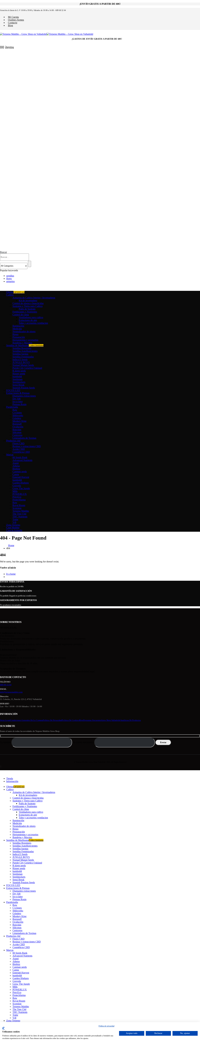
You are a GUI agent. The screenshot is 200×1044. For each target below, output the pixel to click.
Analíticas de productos (130, 720)
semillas (10, 275)
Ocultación (17, 426)
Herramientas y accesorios (25, 340)
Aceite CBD (18, 449)
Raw (14, 409)
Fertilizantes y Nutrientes (24, 311)
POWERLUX (19, 494)
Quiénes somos (16, 19)
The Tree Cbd (19, 513)
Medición (17, 328)
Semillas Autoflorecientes (25, 351)
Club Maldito (12, 527)
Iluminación (18, 326)
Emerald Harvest (20, 477)
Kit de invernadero (28, 300)
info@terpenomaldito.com (11, 692)
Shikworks (17, 415)
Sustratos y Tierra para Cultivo (27, 306)
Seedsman (17, 379)
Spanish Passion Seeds (23, 387)
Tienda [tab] (9, 778)
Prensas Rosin (19, 404)
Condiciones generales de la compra (26, 720)
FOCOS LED (13, 390)
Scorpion (16, 508)
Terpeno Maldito (20, 511)
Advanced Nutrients (22, 460)
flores (9, 278)
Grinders (16, 418)
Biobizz (16, 468)
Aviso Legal (5, 720)
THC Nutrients (19, 516)
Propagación (18, 337)
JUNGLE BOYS (21, 362)
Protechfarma (19, 499)
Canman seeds (19, 471)
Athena (16, 466)
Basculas (16, 429)
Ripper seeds (18, 373)
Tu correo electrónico (83, 742)
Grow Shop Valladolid (110, 720)
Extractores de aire (28, 320)
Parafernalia (12, 407)
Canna (15, 474)
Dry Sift (16, 398)
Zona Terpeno (13, 525)
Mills (15, 491)
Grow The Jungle (21, 488)
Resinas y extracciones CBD (26, 446)
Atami (15, 463)
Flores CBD (18, 443)
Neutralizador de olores (23, 331)
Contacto (12, 22)
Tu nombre (5, 742)
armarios (10, 281)
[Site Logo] (46, 34)
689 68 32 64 (5, 684)
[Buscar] (29, 264)
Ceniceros (17, 435)
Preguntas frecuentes (92, 720)
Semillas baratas (20, 354)
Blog (10, 25)
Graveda (16, 485)
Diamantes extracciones (24, 396)
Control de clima (20, 314)
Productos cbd (13, 440)
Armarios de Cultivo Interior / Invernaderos (33, 297)
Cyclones (17, 412)
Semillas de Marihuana (24, 345)
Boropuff (17, 424)
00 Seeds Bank (19, 457)
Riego (15, 334)
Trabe (15, 519)
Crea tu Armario (14, 530)
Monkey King (19, 421)
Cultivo (10, 294)
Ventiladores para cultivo (31, 317)
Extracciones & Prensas (18, 393)
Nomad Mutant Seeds (23, 365)
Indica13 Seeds (20, 359)
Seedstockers (18, 382)
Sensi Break (18, 385)
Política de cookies (70, 720)
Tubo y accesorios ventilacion (33, 323)
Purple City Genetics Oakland (27, 368)
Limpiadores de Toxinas (24, 438)
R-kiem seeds (19, 370)
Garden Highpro (20, 482)
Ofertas (15, 292)
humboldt (17, 376)
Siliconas (16, 432)
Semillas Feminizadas (23, 356)
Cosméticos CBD (21, 452)
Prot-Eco (16, 497)
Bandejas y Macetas (22, 342)
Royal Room (18, 505)
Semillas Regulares (21, 348)
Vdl (14, 522)
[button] (3, 252)
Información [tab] (12, 781)
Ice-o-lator (17, 401)
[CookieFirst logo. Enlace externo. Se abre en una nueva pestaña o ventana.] (3, 1028)
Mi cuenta (13, 17)
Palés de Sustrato (27, 309)
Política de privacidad (52, 720)
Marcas (9, 454)
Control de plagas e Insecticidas (28, 303)
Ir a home (11, 574)
